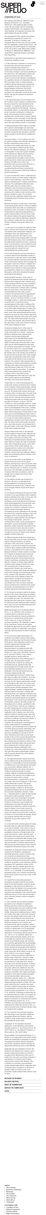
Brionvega (9, 1192)
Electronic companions (13, 1189)
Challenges (10, 1202)
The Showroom (11, 1196)
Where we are (11, 1198)
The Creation (10, 1194)
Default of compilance (14, 1088)
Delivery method (12, 1081)
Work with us (10, 1200)
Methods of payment (13, 1078)
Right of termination (13, 1085)
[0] (34, 2)
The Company (11, 1187)
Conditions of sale (13, 17)
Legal (7, 1091)
